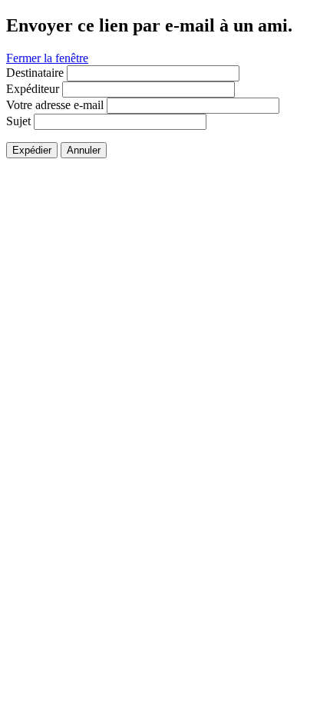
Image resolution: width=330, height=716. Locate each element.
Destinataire (35, 72)
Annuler (84, 150)
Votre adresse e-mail (55, 104)
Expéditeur (32, 88)
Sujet (18, 121)
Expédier (31, 150)
